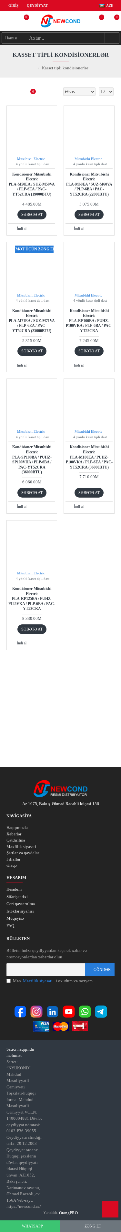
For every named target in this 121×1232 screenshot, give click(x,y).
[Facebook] (20, 1011)
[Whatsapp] (84, 1011)
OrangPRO (68, 1212)
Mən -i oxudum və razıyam (53, 980)
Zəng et (93, 1226)
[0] (22, 21)
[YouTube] (68, 1011)
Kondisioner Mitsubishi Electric (32, 184)
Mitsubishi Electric (31, 159)
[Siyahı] (19, 91)
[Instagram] (36, 1011)
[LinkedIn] (52, 1011)
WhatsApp (32, 1226)
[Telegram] (101, 1011)
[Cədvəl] (10, 91)
